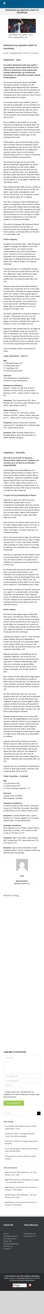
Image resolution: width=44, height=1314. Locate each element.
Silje (7, 53)
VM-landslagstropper (11, 1244)
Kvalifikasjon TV (30, 1236)
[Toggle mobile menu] (39, 4)
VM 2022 (26, 53)
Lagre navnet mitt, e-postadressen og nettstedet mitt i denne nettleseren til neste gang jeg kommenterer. (21, 1094)
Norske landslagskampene (10, 1235)
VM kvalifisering (29, 1234)
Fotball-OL (7, 1249)
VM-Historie (8, 1246)
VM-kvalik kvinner (10, 1239)
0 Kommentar (34, 53)
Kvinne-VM (8, 1241)
